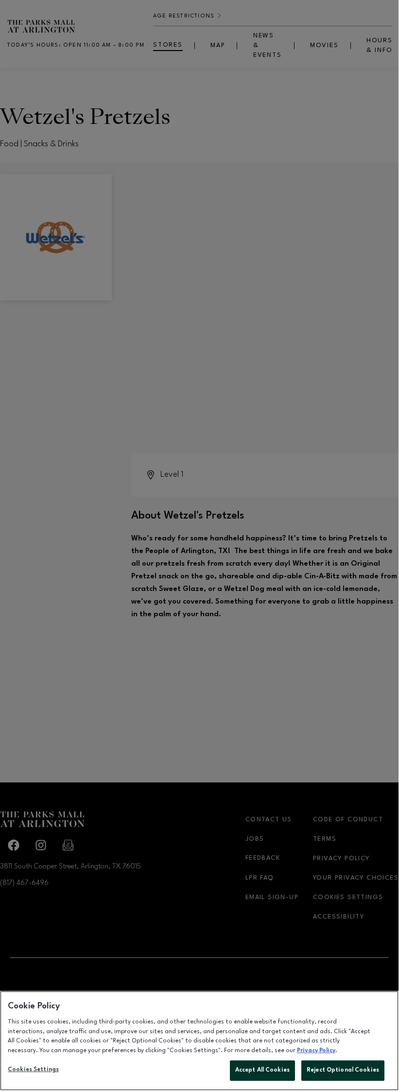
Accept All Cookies (262, 1070)
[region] (199, 1041)
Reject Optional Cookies (343, 1070)
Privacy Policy (316, 1051)
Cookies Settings (33, 1070)
